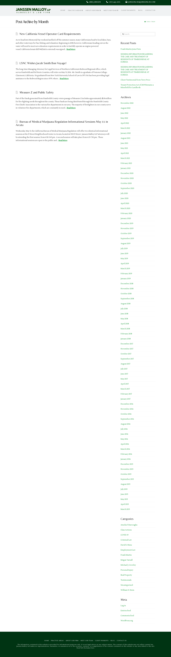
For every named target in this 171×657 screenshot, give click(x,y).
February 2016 (126, 454)
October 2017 (126, 354)
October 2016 (126, 414)
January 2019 (126, 279)
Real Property (126, 575)
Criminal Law (126, 540)
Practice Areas (57, 640)
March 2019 (125, 269)
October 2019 (126, 233)
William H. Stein (127, 590)
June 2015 (124, 494)
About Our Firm (72, 640)
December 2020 (127, 173)
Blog (113, 640)
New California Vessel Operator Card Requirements (50, 34)
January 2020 (126, 218)
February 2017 (126, 394)
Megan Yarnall (127, 560)
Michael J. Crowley (128, 565)
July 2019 (124, 248)
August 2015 (125, 484)
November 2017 (127, 349)
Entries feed (126, 611)
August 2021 (125, 138)
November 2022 (127, 103)
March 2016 (125, 449)
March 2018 (125, 329)
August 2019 (125, 243)
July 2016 (124, 429)
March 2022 (125, 128)
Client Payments (102, 640)
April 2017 (125, 384)
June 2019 (124, 253)
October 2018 (126, 294)
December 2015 (127, 464)
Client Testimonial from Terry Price (135, 80)
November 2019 (127, 228)
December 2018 (127, 284)
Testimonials (126, 580)
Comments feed (127, 616)
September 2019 (127, 238)
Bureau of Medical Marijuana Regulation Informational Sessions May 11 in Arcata (62, 123)
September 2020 (127, 188)
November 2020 (127, 178)
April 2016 (125, 444)
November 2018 (127, 289)
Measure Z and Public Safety (37, 92)
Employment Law (128, 550)
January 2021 (126, 168)
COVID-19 (124, 535)
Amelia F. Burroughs (129, 525)
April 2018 (125, 324)
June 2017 (124, 374)
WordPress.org (127, 621)
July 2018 (124, 309)
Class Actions (126, 530)
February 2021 (126, 163)
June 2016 (124, 434)
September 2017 (127, 359)
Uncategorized (127, 585)
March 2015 (125, 509)
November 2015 (127, 469)
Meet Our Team (87, 640)
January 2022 (126, 133)
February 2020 (126, 213)
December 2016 (127, 404)
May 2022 (124, 118)
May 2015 (124, 499)
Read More (71, 49)
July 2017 (124, 369)
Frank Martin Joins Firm (131, 49)
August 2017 (125, 364)
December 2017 (127, 344)
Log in (123, 606)
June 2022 (124, 113)
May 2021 (124, 148)
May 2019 (124, 258)
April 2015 (125, 504)
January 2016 (126, 459)
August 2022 (125, 108)
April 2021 (125, 153)
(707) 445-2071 (117, 2)
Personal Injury (127, 570)
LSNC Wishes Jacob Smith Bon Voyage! (43, 63)
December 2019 (127, 223)
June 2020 (124, 198)
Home (46, 640)
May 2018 (124, 319)
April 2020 (125, 203)
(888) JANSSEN (94, 2)
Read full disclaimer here (85, 648)
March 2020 (125, 208)
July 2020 (124, 193)
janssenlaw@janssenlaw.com (141, 2)
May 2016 (124, 439)
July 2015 (124, 489)
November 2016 (127, 409)
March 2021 (125, 158)
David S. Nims (126, 545)
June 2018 (124, 314)
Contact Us (122, 640)
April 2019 (125, 263)
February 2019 (126, 274)
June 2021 (124, 143)
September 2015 (127, 479)
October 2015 (126, 474)
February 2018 (126, 334)
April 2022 (125, 123)
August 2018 (125, 304)
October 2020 (126, 183)
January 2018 (126, 339)
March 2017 (125, 389)
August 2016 (125, 424)
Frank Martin (126, 555)
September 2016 (127, 419)
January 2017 (126, 399)
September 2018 (127, 299)
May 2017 (124, 379)
